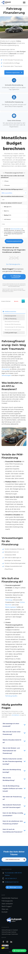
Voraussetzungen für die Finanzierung (14, 327)
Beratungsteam (10, 607)
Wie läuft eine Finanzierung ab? (13, 329)
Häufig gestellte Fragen (11, 332)
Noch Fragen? (7, 906)
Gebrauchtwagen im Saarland (10, 930)
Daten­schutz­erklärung (15, 228)
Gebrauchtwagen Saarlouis (9, 932)
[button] (19, 950)
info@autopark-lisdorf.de (12, 882)
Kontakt (4, 912)
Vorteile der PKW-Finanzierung (13, 324)
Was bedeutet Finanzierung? (12, 321)
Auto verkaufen (7, 904)
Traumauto (5, 369)
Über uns (5, 909)
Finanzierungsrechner (10, 315)
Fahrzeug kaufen (11, 696)
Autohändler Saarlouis (10, 898)
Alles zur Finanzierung (10, 318)
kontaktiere (15, 715)
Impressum (11, 951)
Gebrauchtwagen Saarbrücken (10, 934)
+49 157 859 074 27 (11, 878)
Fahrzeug (8, 600)
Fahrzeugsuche (7, 901)
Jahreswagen (6, 375)
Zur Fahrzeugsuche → (14, 264)
